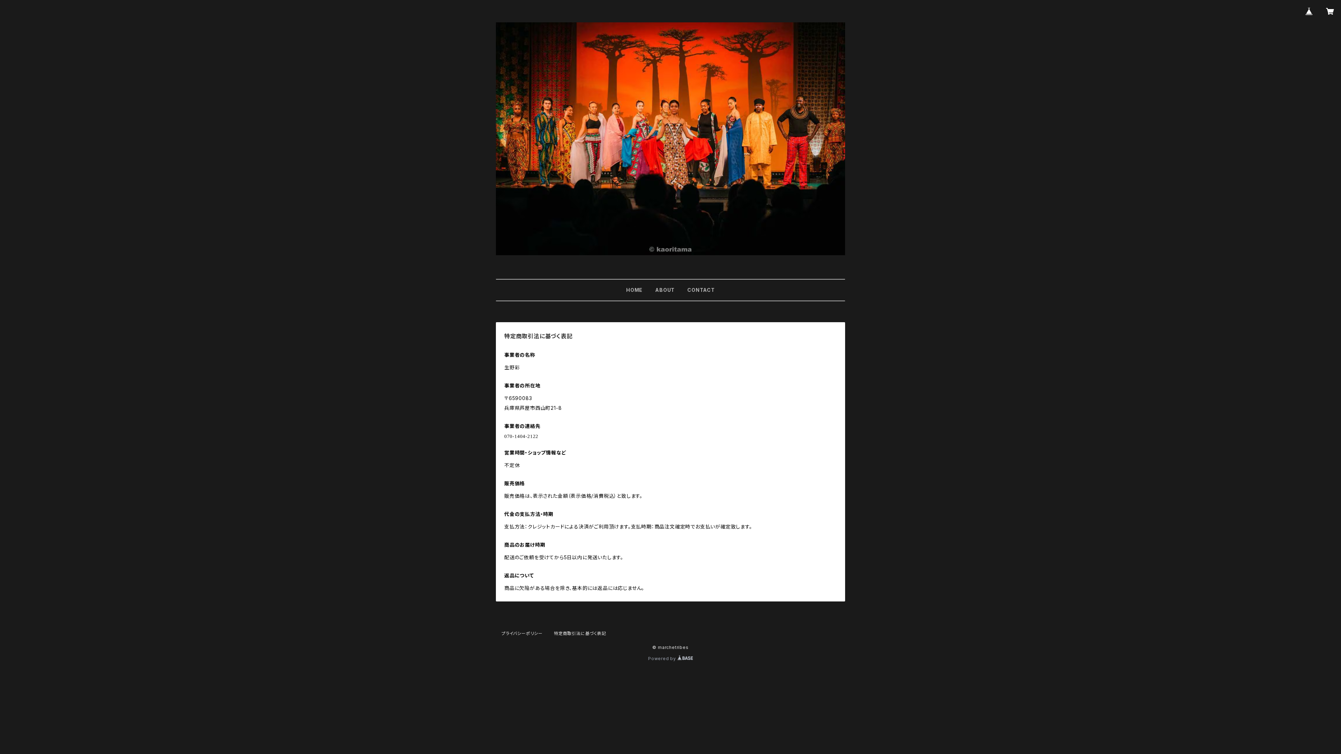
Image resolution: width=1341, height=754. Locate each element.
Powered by (662, 658)
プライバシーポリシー (522, 633)
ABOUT (665, 290)
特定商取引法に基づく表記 (580, 633)
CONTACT (701, 290)
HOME (634, 290)
